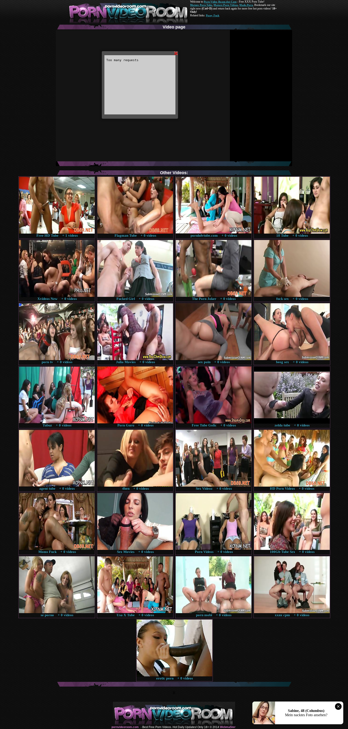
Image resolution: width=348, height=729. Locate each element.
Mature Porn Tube (201, 5)
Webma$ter (228, 727)
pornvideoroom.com (125, 727)
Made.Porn (246, 5)
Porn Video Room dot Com (220, 1)
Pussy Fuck (212, 15)
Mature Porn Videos (226, 5)
